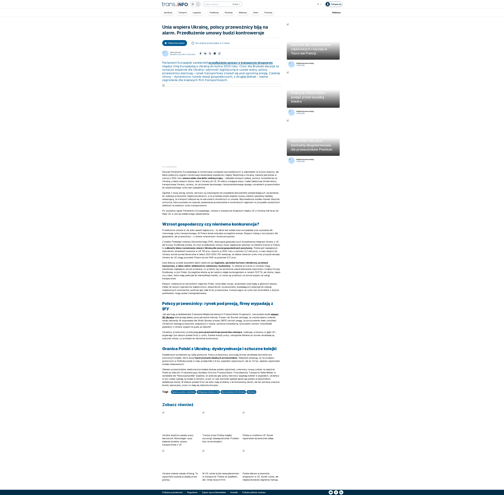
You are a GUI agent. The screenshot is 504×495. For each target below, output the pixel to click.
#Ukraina (251, 392)
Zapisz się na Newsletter (214, 492)
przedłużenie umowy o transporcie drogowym (241, 62)
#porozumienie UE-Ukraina (233, 392)
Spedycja (168, 12)
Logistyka (197, 12)
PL (318, 4)
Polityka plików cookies (254, 492)
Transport (182, 12)
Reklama (336, 12)
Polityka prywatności (172, 492)
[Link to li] (341, 492)
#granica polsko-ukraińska (183, 392)
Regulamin (192, 492)
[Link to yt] (331, 492)
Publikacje (214, 12)
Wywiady (229, 12)
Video (255, 12)
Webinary (243, 12)
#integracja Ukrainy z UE (208, 392)
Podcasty (268, 12)
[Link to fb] (336, 492)
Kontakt (234, 492)
